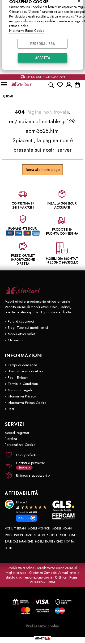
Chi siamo (15, 340)
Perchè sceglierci (21, 321)
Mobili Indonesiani (18, 535)
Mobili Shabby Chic (49, 541)
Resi (11, 408)
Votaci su (23, 518)
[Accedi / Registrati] (69, 84)
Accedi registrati (17, 433)
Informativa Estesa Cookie (26, 30)
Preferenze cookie (43, 626)
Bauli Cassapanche (19, 541)
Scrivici (24, 467)
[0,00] (79, 84)
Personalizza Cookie (20, 444)
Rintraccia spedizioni (33, 475)
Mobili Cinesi (69, 535)
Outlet (10, 548)
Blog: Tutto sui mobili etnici (28, 327)
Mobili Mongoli (39, 528)
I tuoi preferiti (26, 455)
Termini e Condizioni (23, 383)
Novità (69, 541)
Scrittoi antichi (46, 535)
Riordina (11, 439)
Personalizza (42, 43)
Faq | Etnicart (18, 377)
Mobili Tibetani (15, 528)
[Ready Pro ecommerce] (42, 638)
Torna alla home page (42, 169)
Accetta (42, 58)
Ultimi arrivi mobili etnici (25, 371)
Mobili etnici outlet (21, 334)
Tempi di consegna (22, 365)
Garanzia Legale (20, 390)
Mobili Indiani (62, 528)
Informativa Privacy (22, 396)
